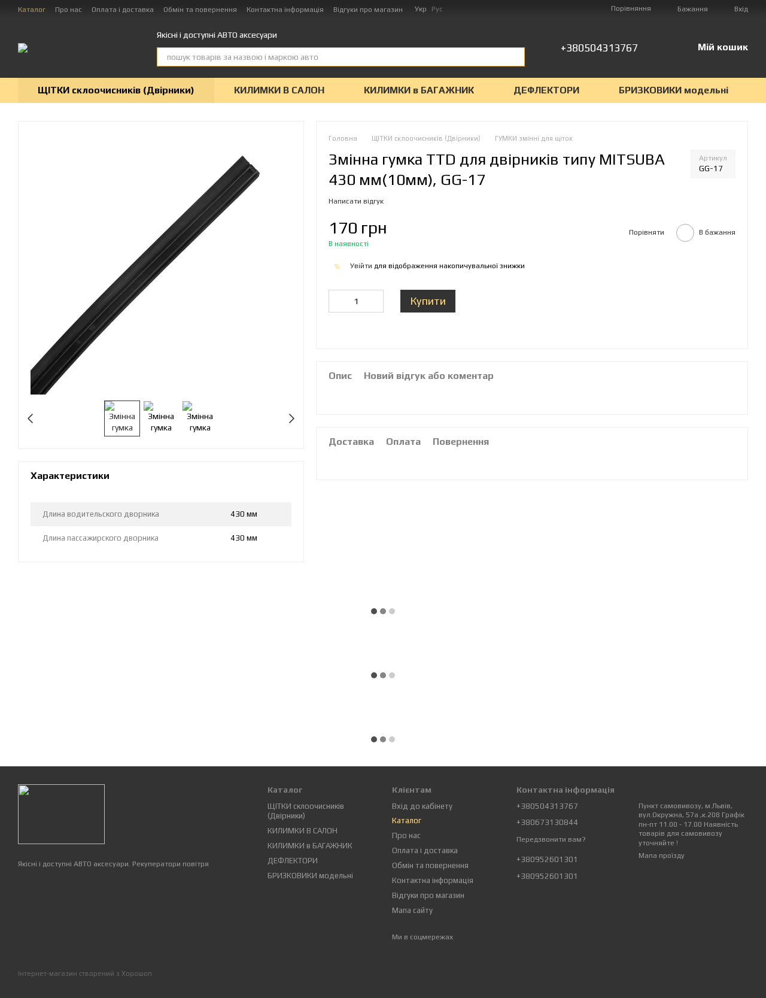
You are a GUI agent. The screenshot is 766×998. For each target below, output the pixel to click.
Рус (437, 9)
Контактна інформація (285, 9)
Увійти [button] (361, 266)
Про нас (68, 9)
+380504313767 (599, 48)
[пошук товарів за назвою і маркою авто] (515, 56)
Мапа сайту (412, 910)
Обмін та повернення (200, 9)
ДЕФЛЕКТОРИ (546, 90)
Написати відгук (356, 202)
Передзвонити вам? (551, 839)
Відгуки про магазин (368, 9)
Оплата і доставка (123, 9)
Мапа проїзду (662, 855)
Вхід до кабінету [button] (422, 806)
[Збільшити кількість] (374, 302)
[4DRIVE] (61, 813)
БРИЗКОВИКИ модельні (673, 90)
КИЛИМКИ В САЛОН (279, 90)
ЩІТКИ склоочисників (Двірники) (116, 90)
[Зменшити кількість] (337, 302)
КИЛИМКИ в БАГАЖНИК (419, 90)
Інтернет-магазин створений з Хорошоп (85, 973)
